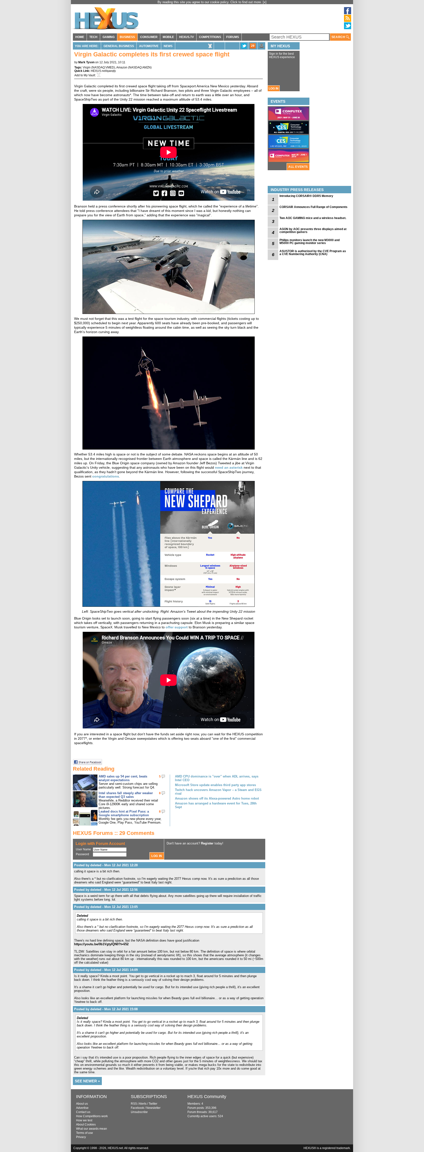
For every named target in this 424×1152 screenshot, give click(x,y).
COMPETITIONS (210, 37)
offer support (177, 627)
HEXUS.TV (186, 37)
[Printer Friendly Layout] (261, 47)
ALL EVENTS (298, 166)
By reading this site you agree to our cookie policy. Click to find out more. (210, 2)
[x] (264, 2)
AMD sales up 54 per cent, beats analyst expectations (123, 778)
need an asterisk (229, 467)
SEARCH (338, 37)
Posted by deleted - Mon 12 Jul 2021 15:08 (106, 1009)
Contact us (83, 1112)
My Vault (89, 75)
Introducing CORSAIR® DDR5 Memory (306, 195)
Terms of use (84, 1133)
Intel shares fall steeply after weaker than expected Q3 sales (126, 795)
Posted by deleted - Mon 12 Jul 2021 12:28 (106, 865)
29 (252, 46)
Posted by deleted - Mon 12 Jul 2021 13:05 (106, 907)
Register (207, 843)
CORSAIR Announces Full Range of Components (313, 207)
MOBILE (168, 37)
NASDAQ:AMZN (140, 67)
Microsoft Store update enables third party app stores (215, 785)
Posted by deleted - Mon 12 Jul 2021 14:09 (106, 970)
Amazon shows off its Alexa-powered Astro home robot (217, 798)
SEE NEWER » (87, 1081)
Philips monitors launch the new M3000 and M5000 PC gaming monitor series (309, 242)
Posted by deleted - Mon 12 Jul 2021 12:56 (106, 890)
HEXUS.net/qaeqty (103, 71)
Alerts (142, 1103)
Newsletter (153, 1108)
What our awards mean (91, 1128)
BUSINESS (127, 37)
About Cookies (86, 1124)
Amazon (121, 67)
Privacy (81, 1137)
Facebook (137, 1108)
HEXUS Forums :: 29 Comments (113, 833)
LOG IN (273, 88)
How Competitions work (92, 1116)
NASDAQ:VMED (103, 67)
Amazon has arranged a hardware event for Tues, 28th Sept (216, 805)
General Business (119, 46)
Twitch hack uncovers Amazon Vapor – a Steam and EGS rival (218, 791)
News (168, 46)
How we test (84, 1120)
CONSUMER (149, 37)
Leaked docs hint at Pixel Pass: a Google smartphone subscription (124, 813)
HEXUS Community (206, 1096)
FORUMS (232, 37)
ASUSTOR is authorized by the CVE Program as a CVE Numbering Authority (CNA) (312, 253)
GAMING (109, 37)
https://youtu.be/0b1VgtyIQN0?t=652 (101, 944)
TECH (93, 37)
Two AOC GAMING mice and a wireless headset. (312, 218)
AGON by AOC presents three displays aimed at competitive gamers (312, 230)
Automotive (149, 46)
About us (82, 1103)
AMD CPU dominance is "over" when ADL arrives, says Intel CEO (216, 778)
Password (82, 854)
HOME (79, 37)
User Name (83, 849)
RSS (134, 1103)
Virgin (87, 67)
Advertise (82, 1108)
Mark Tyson (86, 62)
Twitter (153, 1103)
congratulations (105, 476)
